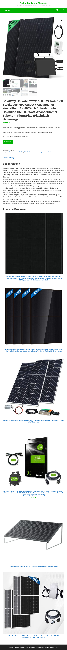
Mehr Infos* (7, 142)
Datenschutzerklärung (42, 647)
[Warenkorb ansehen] (57, 10)
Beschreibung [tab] (9, 158)
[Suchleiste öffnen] (63, 10)
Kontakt (52, 647)
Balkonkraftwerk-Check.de (33, 3)
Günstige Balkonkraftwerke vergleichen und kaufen (38, 152)
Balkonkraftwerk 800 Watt (16, 152)
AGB (56, 647)
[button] (61, 20)
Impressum (32, 647)
